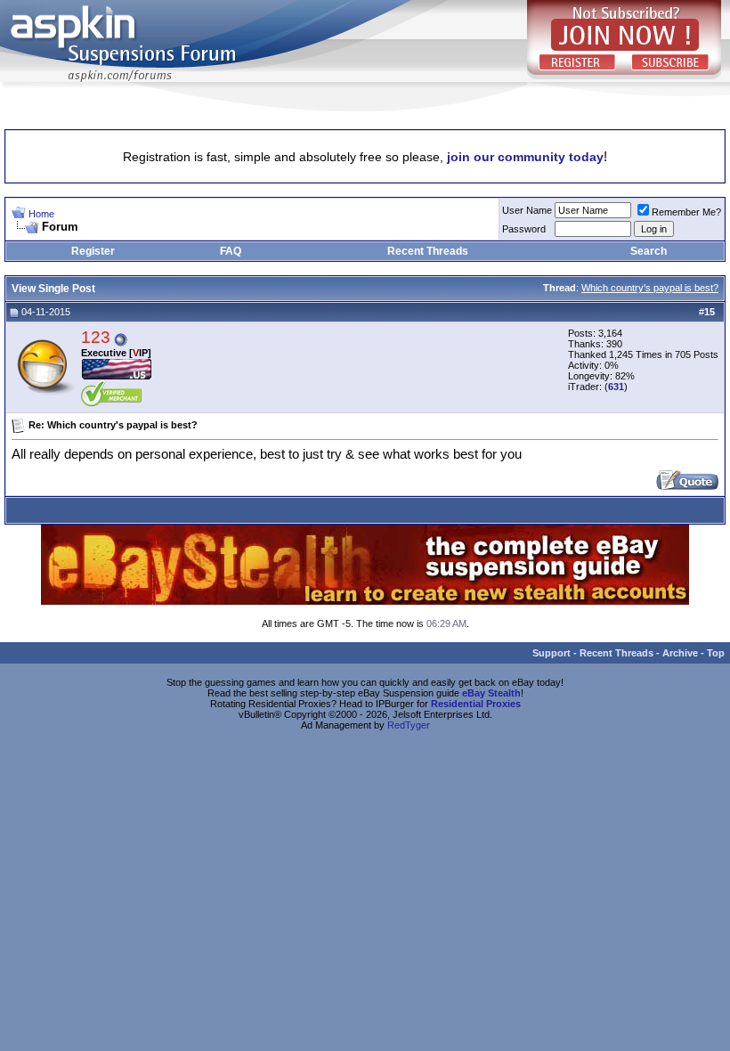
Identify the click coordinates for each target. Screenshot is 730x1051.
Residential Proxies (476, 703)
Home (41, 213)
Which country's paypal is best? (649, 287)
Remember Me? (686, 212)
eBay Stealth (491, 693)
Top (716, 653)
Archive (680, 653)
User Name (527, 210)
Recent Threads (427, 251)
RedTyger (408, 725)
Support (551, 653)
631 (616, 386)
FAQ (230, 251)
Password (524, 229)
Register (93, 251)
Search (648, 251)
